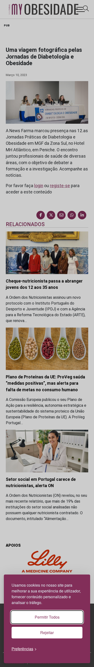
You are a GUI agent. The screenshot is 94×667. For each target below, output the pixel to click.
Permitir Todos (47, 617)
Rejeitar (47, 632)
